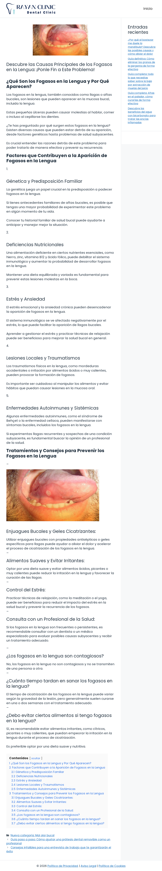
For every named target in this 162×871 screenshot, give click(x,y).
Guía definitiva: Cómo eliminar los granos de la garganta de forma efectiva (141, 64)
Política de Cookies (112, 866)
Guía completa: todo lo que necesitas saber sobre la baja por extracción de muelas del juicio (141, 81)
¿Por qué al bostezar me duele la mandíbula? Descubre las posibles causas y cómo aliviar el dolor (142, 47)
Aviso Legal (88, 866)
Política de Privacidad (62, 866)
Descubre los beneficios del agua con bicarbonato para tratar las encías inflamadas (142, 115)
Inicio (148, 8)
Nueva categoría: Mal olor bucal (32, 835)
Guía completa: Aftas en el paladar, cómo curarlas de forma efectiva (141, 98)
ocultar (35, 758)
